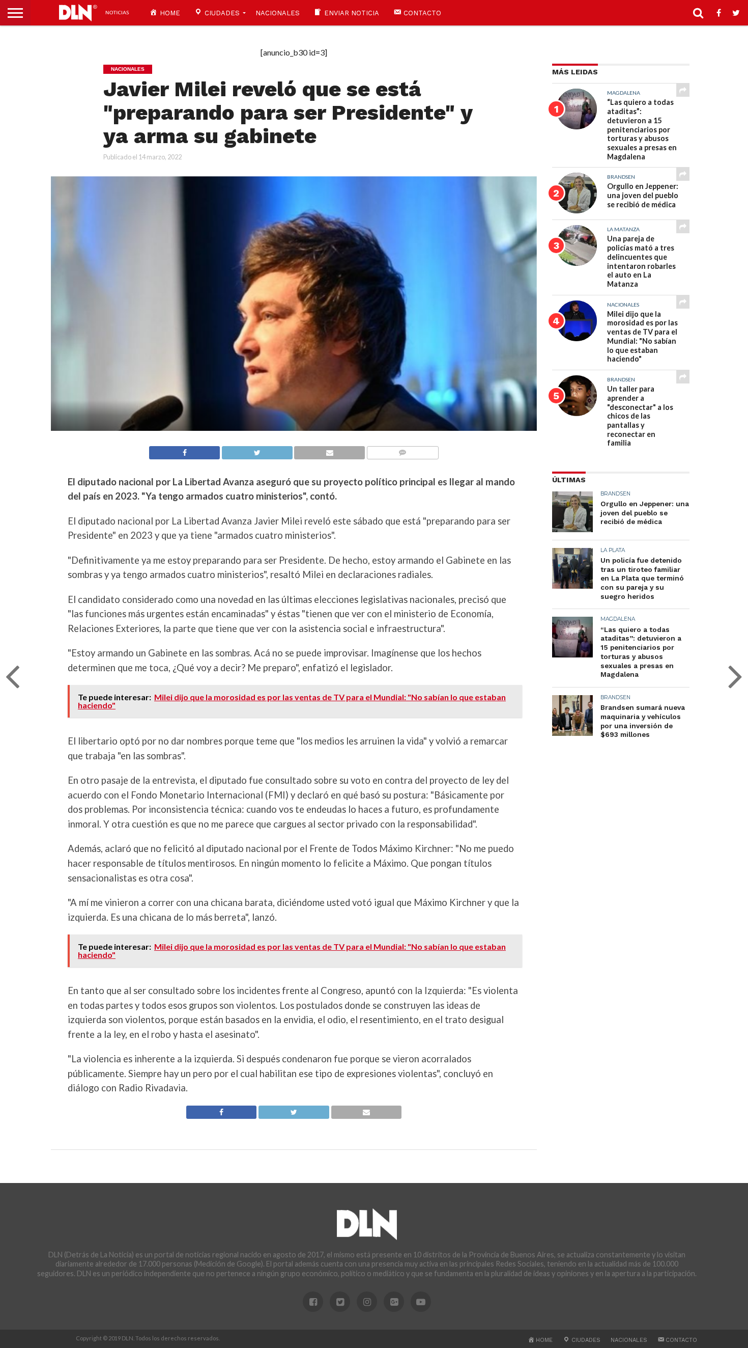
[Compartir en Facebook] (184, 450)
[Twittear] (257, 450)
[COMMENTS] (402, 450)
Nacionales (277, 13)
